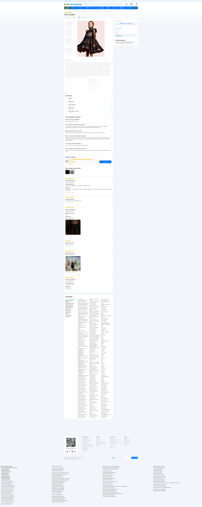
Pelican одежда (103, 352)
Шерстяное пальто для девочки (95, 336)
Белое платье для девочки (94, 324)
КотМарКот (103, 381)
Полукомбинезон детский (94, 369)
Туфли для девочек (93, 343)
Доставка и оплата (85, 438)
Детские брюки (92, 392)
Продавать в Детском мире (87, 439)
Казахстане (73, 459)
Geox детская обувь (93, 414)
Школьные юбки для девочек (82, 308)
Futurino (102, 351)
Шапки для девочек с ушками (106, 414)
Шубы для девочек (93, 305)
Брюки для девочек (93, 326)
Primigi (102, 303)
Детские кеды (103, 329)
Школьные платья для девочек (83, 311)
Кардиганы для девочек (81, 415)
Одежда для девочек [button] (69, 304)
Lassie (102, 338)
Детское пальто (92, 387)
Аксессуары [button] (67, 316)
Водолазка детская (93, 379)
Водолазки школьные (81, 339)
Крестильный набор (81, 360)
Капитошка (103, 375)
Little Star (102, 371)
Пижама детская (103, 388)
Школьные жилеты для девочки (83, 336)
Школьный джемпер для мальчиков (82, 338)
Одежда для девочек (93, 302)
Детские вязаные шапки (105, 410)
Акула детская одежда (104, 331)
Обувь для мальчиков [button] (69, 306)
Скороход (102, 314)
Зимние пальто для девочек (82, 408)
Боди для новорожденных (82, 348)
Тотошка (102, 354)
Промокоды (85, 443)
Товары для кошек (127, 438)
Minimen (102, 363)
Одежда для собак (127, 443)
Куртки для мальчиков (81, 378)
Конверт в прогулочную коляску (82, 358)
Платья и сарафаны (92, 11)
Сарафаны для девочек (81, 316)
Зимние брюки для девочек (94, 339)
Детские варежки (104, 397)
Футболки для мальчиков (82, 384)
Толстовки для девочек (81, 411)
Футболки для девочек (81, 417)
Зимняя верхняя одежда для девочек (94, 317)
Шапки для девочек (104, 404)
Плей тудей (103, 334)
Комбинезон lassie (93, 365)
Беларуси (77, 459)
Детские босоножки (104, 311)
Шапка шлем (103, 402)
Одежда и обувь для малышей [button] (69, 301)
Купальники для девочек (105, 383)
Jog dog (91, 413)
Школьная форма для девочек (82, 300)
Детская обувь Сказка (104, 299)
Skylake (79, 329)
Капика (102, 342)
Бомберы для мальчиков (82, 396)
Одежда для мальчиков (81, 400)
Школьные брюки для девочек (83, 319)
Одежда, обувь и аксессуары (73, 11)
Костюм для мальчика (81, 386)
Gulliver (102, 333)
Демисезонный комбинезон (94, 355)
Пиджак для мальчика (93, 390)
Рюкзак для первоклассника (105, 401)
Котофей (102, 330)
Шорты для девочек (93, 318)
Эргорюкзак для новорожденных (80, 354)
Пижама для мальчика (81, 395)
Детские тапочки (92, 409)
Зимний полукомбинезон (94, 391)
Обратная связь (85, 449)
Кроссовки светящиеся (93, 402)
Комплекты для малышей (82, 376)
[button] (135, 8)
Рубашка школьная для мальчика (83, 313)
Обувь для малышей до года (82, 365)
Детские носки (103, 385)
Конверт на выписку (81, 343)
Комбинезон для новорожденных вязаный (82, 371)
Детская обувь (92, 396)
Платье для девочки (81, 407)
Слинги (91, 353)
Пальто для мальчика (81, 394)
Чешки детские (92, 405)
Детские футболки (93, 368)
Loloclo (102, 355)
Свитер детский (92, 394)
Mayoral (102, 343)
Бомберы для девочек (93, 328)
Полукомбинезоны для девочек (95, 335)
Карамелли (103, 367)
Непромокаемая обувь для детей (105, 325)
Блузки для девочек (93, 332)
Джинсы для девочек (93, 323)
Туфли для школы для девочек (82, 320)
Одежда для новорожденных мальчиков (82, 367)
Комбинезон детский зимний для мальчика (82, 392)
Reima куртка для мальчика (82, 404)
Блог (111, 446)
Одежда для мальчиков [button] (69, 303)
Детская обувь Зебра (104, 300)
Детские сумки (103, 406)
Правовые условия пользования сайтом (77, 457)
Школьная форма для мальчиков (83, 303)
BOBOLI (102, 380)
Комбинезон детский (93, 354)
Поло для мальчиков (81, 390)
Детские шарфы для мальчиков (106, 409)
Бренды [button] (66, 313)
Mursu (102, 326)
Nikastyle (102, 350)
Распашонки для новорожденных (80, 350)
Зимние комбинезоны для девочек (82, 413)
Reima (102, 337)
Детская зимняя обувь (104, 319)
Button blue (103, 346)
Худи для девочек (92, 331)
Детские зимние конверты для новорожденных (83, 362)
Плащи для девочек (93, 375)
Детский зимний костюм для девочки (94, 322)
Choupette (103, 339)
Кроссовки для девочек (93, 344)
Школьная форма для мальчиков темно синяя (83, 333)
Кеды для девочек (92, 349)
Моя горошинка (80, 373)
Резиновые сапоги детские (94, 410)
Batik (102, 360)
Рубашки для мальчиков (82, 389)
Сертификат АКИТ (86, 448)
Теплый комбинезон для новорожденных (82, 364)
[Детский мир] (73, 4)
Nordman (91, 404)
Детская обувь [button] (68, 312)
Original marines (103, 347)
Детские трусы (103, 393)
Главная (65, 11)
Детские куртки (92, 359)
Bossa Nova (103, 358)
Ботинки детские (104, 321)
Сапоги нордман (92, 401)
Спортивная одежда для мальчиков (81, 380)
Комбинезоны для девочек (94, 312)
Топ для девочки (103, 394)
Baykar (102, 372)
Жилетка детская (92, 378)
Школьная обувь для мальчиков (83, 321)
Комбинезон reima (93, 358)
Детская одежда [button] (68, 310)
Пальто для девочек (93, 315)
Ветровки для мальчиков (82, 381)
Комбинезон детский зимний (94, 357)
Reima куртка (92, 374)
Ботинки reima (103, 310)
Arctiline (102, 377)
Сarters (102, 356)
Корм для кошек (126, 439)
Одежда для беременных (93, 351)
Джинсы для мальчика (81, 403)
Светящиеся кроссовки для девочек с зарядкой (94, 346)
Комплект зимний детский (94, 383)
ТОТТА (102, 379)
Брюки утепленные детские (94, 395)
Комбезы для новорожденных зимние (83, 356)
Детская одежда (84, 11)
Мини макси (103, 368)
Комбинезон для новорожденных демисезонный (83, 375)
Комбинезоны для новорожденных (81, 352)
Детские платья (99, 11)
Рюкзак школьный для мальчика (83, 307)
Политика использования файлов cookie (88, 446)
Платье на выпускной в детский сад (83, 347)
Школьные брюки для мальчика (83, 304)
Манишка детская (104, 413)
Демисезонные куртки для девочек (94, 309)
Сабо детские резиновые (105, 323)
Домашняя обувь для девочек (94, 347)
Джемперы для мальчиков (82, 399)
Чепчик (102, 396)
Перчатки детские (104, 405)
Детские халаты (103, 389)
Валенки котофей (104, 309)
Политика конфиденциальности (88, 444)
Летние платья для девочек (94, 327)
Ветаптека (125, 444)
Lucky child (103, 373)
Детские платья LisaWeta (108, 11)
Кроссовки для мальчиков (94, 341)
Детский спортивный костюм (94, 362)
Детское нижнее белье (105, 392)
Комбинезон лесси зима (93, 373)
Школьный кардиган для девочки (82, 328)
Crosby (102, 364)
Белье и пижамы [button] (68, 315)
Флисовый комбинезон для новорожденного (82, 369)
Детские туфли (92, 350)
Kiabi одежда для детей (105, 376)
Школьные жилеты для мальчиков (81, 323)
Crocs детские (92, 406)
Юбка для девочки (81, 409)
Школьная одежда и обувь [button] (70, 299)
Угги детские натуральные (94, 415)
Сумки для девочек (104, 415)
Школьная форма (80, 299)
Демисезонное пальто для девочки (94, 300)
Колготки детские (104, 384)
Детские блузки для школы (82, 305)
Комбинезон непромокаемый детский (94, 364)
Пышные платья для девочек (94, 301)
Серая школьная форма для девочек (82, 315)
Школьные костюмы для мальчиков (82, 326)
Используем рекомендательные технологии (71, 458)
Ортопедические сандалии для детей (106, 316)
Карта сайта (84, 450)
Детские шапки (103, 400)
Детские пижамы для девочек (94, 306)
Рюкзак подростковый (104, 398)
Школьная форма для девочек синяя (82, 310)
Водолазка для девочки (93, 340)
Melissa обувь (103, 320)
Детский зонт (103, 417)
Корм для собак (126, 442)
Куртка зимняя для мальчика (82, 385)
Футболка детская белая (93, 388)
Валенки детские (92, 417)
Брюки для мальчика (81, 382)
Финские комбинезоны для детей (94, 371)
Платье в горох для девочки (94, 337)
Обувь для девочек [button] (69, 307)
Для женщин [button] (67, 309)
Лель (102, 359)
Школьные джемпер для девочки (82, 331)
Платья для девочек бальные (82, 414)
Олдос (102, 335)
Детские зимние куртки (93, 386)
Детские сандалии (104, 306)
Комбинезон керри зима (94, 382)
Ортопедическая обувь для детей (94, 400)
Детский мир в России (67, 459)
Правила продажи (85, 442)
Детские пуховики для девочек (95, 311)
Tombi (102, 313)
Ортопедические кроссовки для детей (105, 305)
